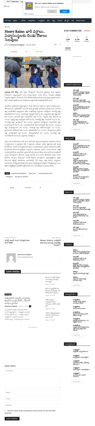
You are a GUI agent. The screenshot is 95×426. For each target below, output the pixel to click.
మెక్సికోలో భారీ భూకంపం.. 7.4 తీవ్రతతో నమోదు (80, 321)
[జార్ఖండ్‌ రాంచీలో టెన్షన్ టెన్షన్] (68, 273)
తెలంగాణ (7, 27)
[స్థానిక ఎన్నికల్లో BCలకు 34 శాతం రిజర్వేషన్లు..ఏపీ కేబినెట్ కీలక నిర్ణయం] (39, 291)
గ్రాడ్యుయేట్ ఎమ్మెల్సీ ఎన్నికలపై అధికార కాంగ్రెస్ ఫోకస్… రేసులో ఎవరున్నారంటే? (17, 300)
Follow (77, 36)
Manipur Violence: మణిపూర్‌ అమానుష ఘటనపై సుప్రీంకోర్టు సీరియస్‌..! (50, 242)
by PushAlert (30, 14)
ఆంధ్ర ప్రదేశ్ (76, 105)
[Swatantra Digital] (6, 44)
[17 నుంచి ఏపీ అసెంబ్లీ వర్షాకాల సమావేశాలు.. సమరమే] (68, 176)
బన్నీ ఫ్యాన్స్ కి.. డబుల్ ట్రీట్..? (81, 357)
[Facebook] (80, 1)
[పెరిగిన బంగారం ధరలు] (68, 308)
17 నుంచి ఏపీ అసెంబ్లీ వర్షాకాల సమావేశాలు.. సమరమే (81, 177)
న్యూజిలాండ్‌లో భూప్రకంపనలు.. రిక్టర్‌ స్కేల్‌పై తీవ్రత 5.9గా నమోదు (81, 329)
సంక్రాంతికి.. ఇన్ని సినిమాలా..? (80, 351)
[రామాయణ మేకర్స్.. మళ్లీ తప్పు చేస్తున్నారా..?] (68, 362)
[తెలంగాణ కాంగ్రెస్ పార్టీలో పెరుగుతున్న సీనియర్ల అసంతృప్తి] (39, 279)
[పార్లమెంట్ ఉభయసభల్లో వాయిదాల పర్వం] (68, 278)
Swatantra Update (11, 306)
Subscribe (67, 45)
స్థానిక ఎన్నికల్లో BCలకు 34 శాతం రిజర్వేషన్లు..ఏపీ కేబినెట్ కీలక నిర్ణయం (52, 291)
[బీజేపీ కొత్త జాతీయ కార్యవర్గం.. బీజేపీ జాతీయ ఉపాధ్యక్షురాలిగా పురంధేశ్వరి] (68, 168)
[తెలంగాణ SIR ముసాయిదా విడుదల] (68, 229)
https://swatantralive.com (25, 257)
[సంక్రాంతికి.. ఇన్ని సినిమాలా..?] (68, 351)
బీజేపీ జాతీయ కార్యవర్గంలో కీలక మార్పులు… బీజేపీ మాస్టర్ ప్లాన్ (81, 252)
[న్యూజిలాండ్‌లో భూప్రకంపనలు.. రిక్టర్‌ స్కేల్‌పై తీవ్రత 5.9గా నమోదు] (68, 327)
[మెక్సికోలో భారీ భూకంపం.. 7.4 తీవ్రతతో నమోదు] (68, 320)
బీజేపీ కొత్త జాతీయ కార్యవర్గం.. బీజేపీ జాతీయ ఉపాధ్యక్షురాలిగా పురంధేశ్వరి (81, 170)
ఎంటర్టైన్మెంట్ (76, 349)
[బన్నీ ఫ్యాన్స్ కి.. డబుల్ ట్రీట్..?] (68, 356)
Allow (65, 11)
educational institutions (18, 173)
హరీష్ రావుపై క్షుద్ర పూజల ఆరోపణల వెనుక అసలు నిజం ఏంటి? (52, 315)
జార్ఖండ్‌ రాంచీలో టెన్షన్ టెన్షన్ (81, 273)
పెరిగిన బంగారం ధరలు (79, 308)
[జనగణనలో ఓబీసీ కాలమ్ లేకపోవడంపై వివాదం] (68, 153)
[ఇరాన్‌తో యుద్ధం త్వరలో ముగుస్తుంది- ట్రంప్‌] (68, 301)
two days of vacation (21, 176)
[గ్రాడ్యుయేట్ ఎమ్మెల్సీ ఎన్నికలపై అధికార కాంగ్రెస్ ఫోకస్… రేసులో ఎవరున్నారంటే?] (18, 285)
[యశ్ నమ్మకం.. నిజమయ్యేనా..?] (68, 369)
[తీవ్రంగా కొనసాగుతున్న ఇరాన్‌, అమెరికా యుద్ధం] (68, 313)
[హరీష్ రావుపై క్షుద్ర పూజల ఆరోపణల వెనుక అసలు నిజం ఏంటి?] (39, 315)
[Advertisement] (33, 212)
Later (52, 11)
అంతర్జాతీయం (76, 299)
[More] (48, 51)
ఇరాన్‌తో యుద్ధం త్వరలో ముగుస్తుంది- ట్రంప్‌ (79, 302)
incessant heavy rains (45, 173)
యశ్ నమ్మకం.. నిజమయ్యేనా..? (81, 369)
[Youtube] (88, 1)
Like (67, 36)
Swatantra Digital (17, 45)
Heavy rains (32, 173)
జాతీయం (75, 113)
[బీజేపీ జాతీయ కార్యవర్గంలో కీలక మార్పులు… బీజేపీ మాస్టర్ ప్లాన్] (39, 302)
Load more (76, 129)
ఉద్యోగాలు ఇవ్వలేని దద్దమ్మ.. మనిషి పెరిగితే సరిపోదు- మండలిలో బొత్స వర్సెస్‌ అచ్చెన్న (81, 162)
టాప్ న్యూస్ (8, 294)
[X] (85, 1)
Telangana (9, 176)
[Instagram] (83, 1)
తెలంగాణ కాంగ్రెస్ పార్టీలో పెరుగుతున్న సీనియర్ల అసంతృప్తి (52, 279)
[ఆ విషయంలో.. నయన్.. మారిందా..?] (68, 374)
